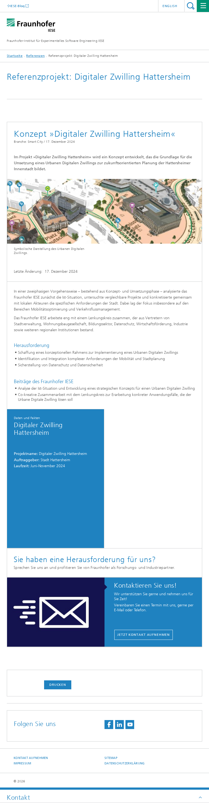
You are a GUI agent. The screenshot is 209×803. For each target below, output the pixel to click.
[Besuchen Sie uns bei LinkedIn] (119, 724)
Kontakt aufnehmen (31, 758)
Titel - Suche (191, 6)
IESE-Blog (17, 6)
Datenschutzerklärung (124, 763)
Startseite (15, 56)
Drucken (57, 685)
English (169, 6)
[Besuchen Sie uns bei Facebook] (108, 724)
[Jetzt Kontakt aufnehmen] (58, 612)
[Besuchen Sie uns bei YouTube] (129, 724)
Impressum (22, 763)
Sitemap (110, 758)
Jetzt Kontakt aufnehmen (143, 635)
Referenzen (35, 56)
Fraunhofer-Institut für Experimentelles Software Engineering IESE (55, 41)
